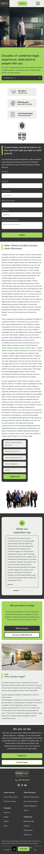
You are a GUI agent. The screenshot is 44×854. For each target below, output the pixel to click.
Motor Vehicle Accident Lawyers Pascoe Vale (18, 348)
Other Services (29, 792)
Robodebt (23, 849)
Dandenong (27, 835)
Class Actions (9, 792)
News (5, 826)
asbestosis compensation (28, 428)
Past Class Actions (10, 801)
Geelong (26, 826)
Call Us (22, 3)
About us (7, 812)
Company (7, 808)
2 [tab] (22, 590)
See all (26, 810)
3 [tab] (28, 590)
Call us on (22, 635)
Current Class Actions (11, 797)
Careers (6, 821)
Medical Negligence (11, 464)
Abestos (7, 470)
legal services (6, 394)
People (6, 817)
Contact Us (22, 756)
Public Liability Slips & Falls (14, 458)
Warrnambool (28, 830)
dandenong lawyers (9, 428)
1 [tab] (16, 590)
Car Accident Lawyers (31, 801)
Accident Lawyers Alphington (25, 384)
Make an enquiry (22, 628)
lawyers (31, 286)
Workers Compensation (31, 797)
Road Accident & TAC (12, 451)
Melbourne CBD (29, 821)
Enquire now (15, 476)
